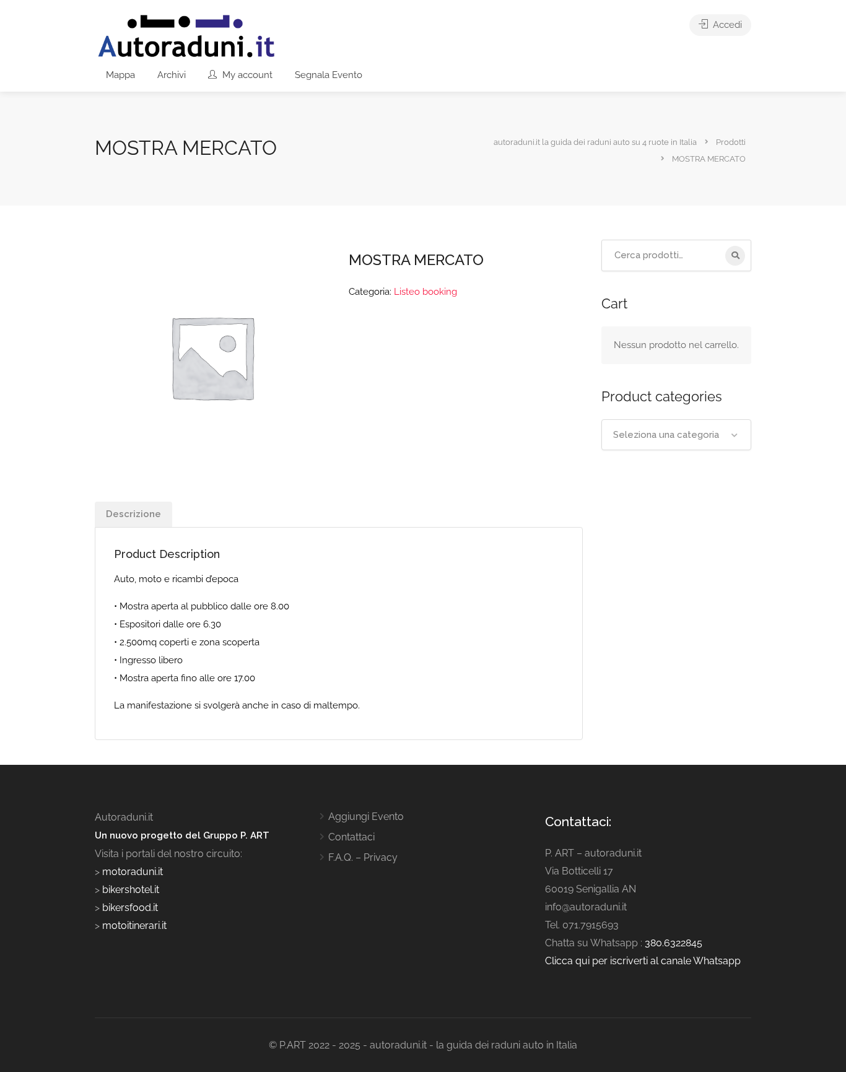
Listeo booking (425, 291)
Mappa (120, 75)
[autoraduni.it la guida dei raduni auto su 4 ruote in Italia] (186, 36)
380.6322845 (673, 943)
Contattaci (351, 837)
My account (246, 75)
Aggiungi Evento (366, 816)
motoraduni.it (131, 872)
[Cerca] (735, 256)
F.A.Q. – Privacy (363, 857)
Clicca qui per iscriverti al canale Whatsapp (643, 961)
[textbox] (676, 435)
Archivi (171, 75)
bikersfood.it (130, 907)
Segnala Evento (328, 75)
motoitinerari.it (133, 925)
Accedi (726, 24)
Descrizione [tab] (133, 514)
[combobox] (676, 434)
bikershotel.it (130, 890)
